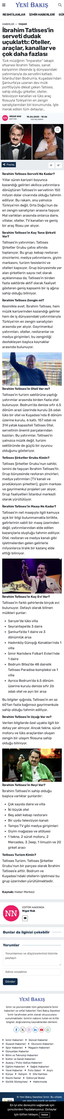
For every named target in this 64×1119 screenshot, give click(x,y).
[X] (22, 1029)
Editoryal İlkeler (35, 1078)
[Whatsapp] (48, 1029)
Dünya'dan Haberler (17, 1051)
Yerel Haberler (14, 1070)
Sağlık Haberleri (39, 1066)
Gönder (10, 981)
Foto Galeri (34, 1070)
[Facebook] (16, 1029)
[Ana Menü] (3, 5)
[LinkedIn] (35, 1029)
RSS (9, 1100)
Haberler (8, 24)
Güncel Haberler (38, 1040)
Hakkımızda (40, 1081)
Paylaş (11, 164)
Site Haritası (40, 1074)
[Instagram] (29, 1029)
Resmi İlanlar (13, 1078)
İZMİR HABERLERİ (42, 14)
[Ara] (60, 5)
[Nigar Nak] (11, 913)
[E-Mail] (25, 918)
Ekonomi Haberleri (42, 1043)
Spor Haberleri (14, 1047)
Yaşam (22, 24)
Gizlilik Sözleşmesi (17, 1081)
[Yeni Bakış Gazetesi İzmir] (32, 5)
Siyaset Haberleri (16, 1043)
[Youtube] (41, 1029)
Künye (9, 1074)
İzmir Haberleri (14, 1040)
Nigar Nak (28, 910)
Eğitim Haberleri (15, 1066)
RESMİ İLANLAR (14, 14)
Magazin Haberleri (39, 1047)
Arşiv (50, 1070)
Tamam (44, 1115)
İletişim (22, 1074)
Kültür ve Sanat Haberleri (20, 1059)
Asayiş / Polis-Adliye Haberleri (24, 1062)
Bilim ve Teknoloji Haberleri (22, 1055)
